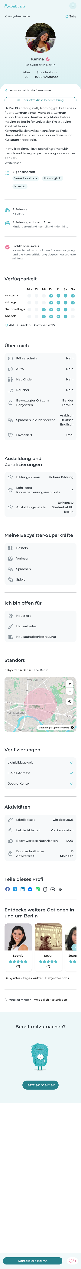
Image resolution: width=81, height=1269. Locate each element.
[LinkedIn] (23, 889)
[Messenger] (30, 889)
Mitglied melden (19, 1000)
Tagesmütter (33, 978)
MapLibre (44, 727)
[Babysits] (15, 6)
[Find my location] (69, 701)
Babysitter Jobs (57, 978)
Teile (72, 16)
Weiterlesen (13, 163)
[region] (40, 704)
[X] (15, 889)
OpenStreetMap (61, 727)
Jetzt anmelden (40, 1085)
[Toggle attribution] (72, 727)
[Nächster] (75, 947)
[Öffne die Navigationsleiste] (72, 5)
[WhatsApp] (38, 889)
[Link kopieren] (60, 889)
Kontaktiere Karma (33, 1261)
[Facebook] (8, 889)
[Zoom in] (69, 683)
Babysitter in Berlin (40, 65)
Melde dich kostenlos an (50, 999)
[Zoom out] (69, 691)
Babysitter (13, 978)
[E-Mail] (53, 889)
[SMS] (45, 889)
